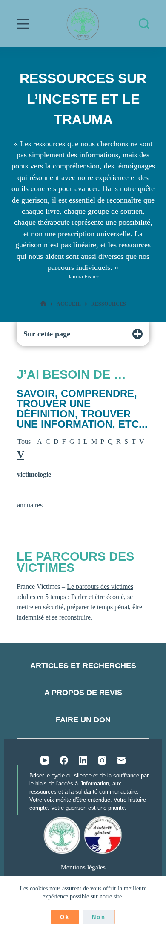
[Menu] (23, 23)
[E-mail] (121, 760)
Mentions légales (83, 867)
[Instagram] (102, 760)
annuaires (30, 505)
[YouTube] (44, 760)
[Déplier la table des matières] (137, 334)
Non (99, 917)
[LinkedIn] (83, 760)
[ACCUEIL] (43, 304)
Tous (24, 441)
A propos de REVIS (83, 692)
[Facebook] (64, 760)
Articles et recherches (83, 665)
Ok (64, 917)
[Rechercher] (144, 23)
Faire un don (83, 720)
